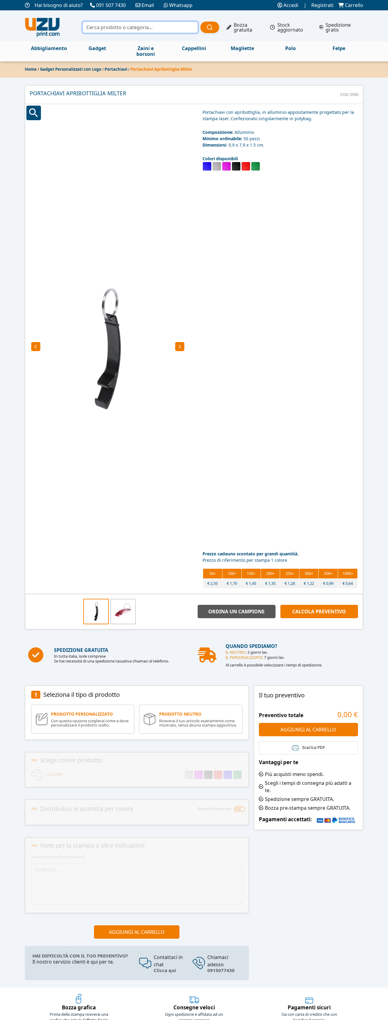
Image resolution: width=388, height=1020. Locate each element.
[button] (35, 346)
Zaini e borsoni (145, 51)
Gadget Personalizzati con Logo (70, 69)
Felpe (339, 48)
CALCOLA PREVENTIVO (319, 611)
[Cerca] (209, 27)
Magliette (242, 48)
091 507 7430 (111, 5)
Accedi (290, 5)
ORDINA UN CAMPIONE (236, 611)
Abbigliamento (49, 48)
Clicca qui (165, 970)
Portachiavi (116, 69)
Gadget (97, 48)
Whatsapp (180, 5)
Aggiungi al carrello (137, 932)
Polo (290, 48)
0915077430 (221, 970)
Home (31, 69)
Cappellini (194, 48)
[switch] (239, 809)
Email (148, 5)
